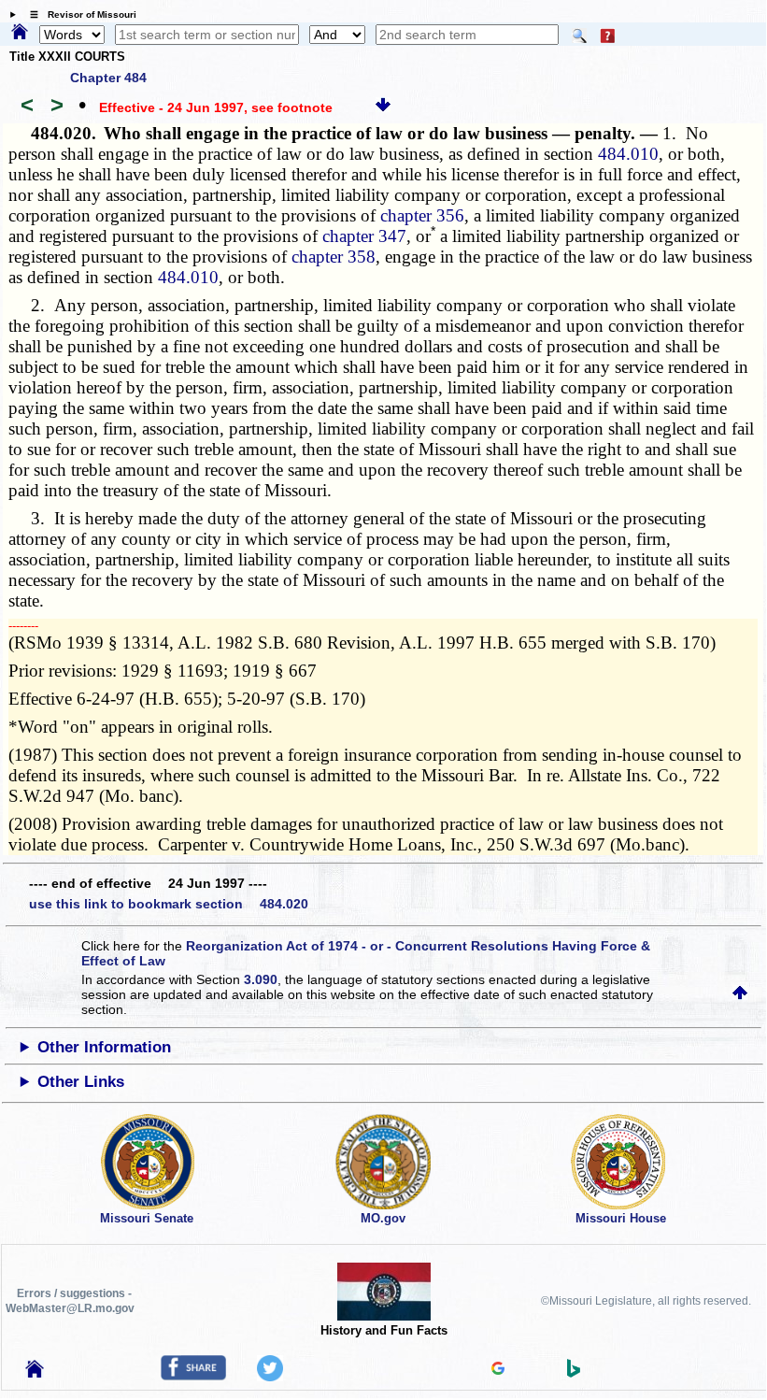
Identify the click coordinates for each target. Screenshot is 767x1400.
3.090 (260, 979)
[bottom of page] (383, 107)
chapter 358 (333, 256)
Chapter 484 (108, 77)
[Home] (19, 32)
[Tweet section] (270, 1376)
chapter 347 (364, 236)
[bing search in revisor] (573, 1372)
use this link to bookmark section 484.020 (168, 903)
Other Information (104, 1047)
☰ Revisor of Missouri (78, 14)
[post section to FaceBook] (193, 1375)
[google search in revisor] (497, 1370)
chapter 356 (422, 215)
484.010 (628, 154)
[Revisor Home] (34, 1372)
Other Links (80, 1082)
